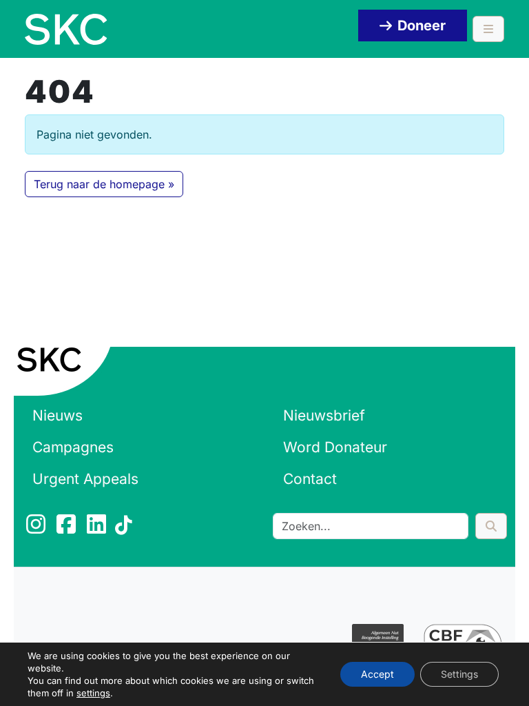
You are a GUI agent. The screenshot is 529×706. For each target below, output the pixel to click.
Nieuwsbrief (324, 415)
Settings (459, 674)
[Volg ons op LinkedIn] (98, 528)
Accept (377, 674)
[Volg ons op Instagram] (37, 528)
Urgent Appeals (85, 478)
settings (93, 692)
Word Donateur (335, 447)
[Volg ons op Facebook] (67, 528)
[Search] (491, 526)
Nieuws (57, 415)
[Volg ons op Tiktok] (125, 528)
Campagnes (73, 447)
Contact (310, 478)
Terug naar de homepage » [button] (104, 184)
